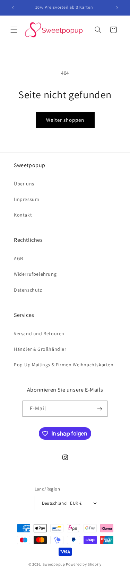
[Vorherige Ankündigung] (12, 7)
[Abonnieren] (99, 409)
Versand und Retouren (39, 333)
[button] (13, 29)
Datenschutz (28, 290)
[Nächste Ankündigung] (117, 7)
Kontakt (23, 215)
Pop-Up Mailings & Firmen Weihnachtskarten (64, 364)
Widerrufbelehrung (35, 274)
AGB (18, 258)
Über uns (24, 184)
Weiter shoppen (65, 120)
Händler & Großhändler (40, 349)
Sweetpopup (54, 564)
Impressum (26, 199)
